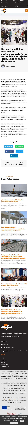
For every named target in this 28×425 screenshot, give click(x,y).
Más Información (14, 423)
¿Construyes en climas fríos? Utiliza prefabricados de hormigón (12, 201)
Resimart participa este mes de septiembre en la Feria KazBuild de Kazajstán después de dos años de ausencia (11, 312)
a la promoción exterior (17, 399)
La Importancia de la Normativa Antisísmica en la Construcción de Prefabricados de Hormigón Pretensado (13, 256)
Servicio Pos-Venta (5, 366)
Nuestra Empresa (6, 0)
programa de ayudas (7, 399)
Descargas (16, 0)
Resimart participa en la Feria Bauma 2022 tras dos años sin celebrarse (14, 285)
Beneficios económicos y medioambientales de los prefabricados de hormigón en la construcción (13, 229)
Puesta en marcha (5, 360)
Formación (3, 362)
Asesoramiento (4, 364)
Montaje (2, 358)
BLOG (23, 0)
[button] (26, 10)
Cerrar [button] (22, 420)
